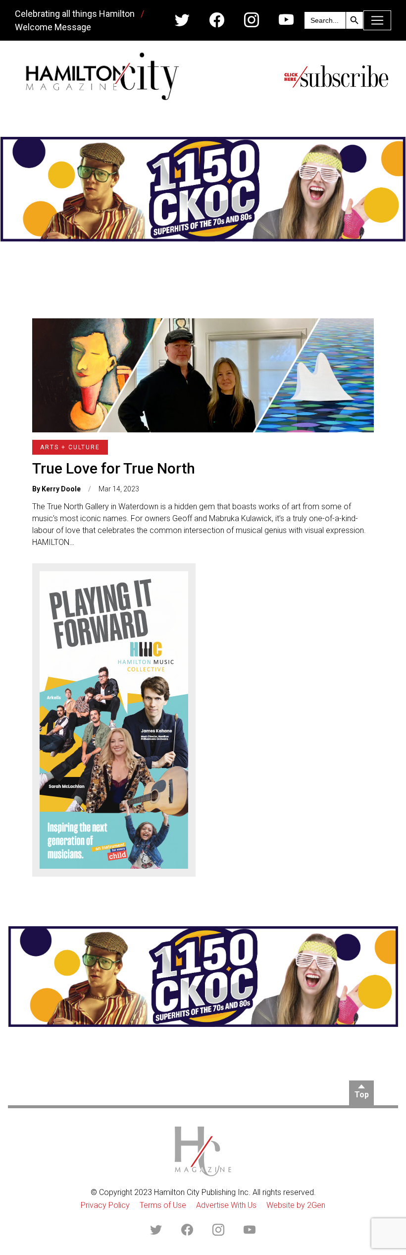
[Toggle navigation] (377, 20)
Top (362, 1094)
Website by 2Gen (295, 1205)
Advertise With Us (226, 1205)
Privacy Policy (105, 1205)
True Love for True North (113, 468)
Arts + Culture (70, 447)
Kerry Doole (61, 489)
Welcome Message (53, 27)
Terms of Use (163, 1205)
